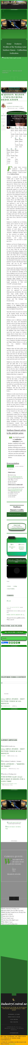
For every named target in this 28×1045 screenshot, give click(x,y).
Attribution (14, 1032)
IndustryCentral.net (14, 1004)
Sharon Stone (14, 874)
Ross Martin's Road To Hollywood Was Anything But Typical (18, 990)
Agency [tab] (10, 466)
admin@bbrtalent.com (16, 490)
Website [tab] (10, 469)
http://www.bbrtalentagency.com (15, 488)
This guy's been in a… (16, 614)
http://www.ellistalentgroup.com (15, 476)
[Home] (14, 999)
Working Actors (14, 1014)
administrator (6, 706)
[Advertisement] (14, 24)
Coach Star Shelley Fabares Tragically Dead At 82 (18, 974)
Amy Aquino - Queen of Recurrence (11, 71)
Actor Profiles (10, 588)
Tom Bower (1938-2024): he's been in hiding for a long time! (13, 779)
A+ (3, 11)
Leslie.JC (15, 610)
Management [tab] (19, 466)
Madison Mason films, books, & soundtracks (21, 548)
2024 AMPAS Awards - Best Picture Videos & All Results (13, 701)
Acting (15, 586)
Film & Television (14, 514)
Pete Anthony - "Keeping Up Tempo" (13, 765)
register (16, 607)
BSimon (10, 103)
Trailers (6, 693)
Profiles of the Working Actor (14, 106)
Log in (9, 607)
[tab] (17, 514)
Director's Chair (14, 1016)
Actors (9, 586)
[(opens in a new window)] (12, 544)
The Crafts (14, 1022)
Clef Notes (4, 768)
